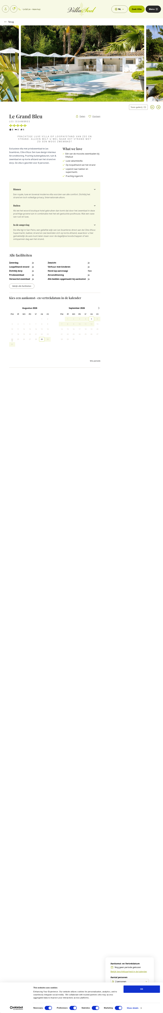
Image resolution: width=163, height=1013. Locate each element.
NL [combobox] (119, 9)
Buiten (16, 205)
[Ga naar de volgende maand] (98, 308)
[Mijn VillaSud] (5, 8)
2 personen (120, 981)
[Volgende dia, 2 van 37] (158, 107)
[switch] (73, 1008)
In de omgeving (21, 224)
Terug (11, 21)
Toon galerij (136, 107)
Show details (132, 1008)
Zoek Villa (137, 9)
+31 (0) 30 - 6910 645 (31, 9)
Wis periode (95, 361)
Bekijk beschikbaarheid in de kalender (129, 971)
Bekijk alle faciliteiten (21, 286)
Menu (152, 9)
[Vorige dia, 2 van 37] (152, 107)
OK (141, 989)
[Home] (81, 9)
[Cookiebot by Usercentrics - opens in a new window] (16, 1008)
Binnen (17, 189)
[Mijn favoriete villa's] (13, 8)
